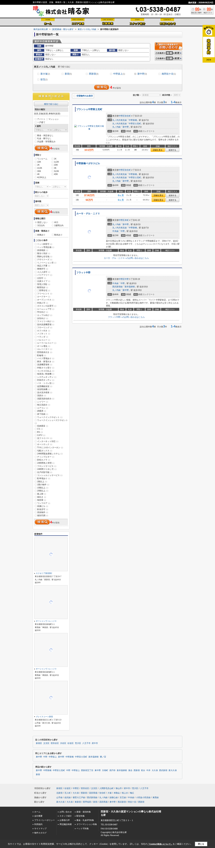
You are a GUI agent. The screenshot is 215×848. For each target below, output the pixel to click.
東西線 (156, 797)
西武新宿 (163, 770)
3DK (39, 171)
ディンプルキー (45, 457)
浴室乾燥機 (43, 389)
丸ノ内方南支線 (119, 120)
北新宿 (59, 793)
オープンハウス (45, 300)
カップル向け (44, 315)
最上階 (41, 494)
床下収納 (42, 414)
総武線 (68, 797)
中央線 (115, 231)
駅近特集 (80, 816)
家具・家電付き (45, 361)
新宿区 (39, 743)
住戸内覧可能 (44, 472)
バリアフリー (44, 275)
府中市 (95, 743)
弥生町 (128, 116)
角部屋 (41, 500)
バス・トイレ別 (45, 383)
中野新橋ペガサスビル (88, 163)
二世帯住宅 (43, 290)
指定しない (42, 222)
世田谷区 (55, 743)
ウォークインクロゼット (49, 417)
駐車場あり (43, 478)
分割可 (41, 278)
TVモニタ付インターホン (50, 447)
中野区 (122, 116)
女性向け (42, 318)
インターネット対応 (47, 441)
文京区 (46, 743)
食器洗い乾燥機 (45, 374)
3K (55, 168)
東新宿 (78, 802)
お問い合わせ (65, 812)
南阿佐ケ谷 (169, 73)
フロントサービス (46, 466)
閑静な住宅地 (44, 256)
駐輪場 (41, 355)
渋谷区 (63, 743)
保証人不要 (43, 265)
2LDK (39, 168)
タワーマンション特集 (86, 824)
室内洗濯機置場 (45, 324)
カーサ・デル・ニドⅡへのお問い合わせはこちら (126, 258)
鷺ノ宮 (103, 757)
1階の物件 (43, 484)
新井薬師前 (130, 286)
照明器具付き (44, 352)
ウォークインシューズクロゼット (51, 421)
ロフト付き (43, 330)
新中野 (142, 73)
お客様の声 (64, 820)
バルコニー (43, 340)
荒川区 (78, 743)
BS (40, 432)
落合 (130, 770)
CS (40, 429)
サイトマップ (40, 828)
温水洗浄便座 (44, 392)
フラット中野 (83, 272)
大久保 (155, 770)
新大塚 (45, 73)
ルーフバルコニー (46, 343)
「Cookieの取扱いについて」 (160, 844)
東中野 (39, 757)
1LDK (56, 162)
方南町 (105, 770)
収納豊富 (42, 426)
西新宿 (93, 73)
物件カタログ (40, 833)
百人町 (68, 793)
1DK (39, 162)
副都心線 (114, 797)
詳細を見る (157, 150)
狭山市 (119, 788)
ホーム (37, 812)
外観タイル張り (45, 368)
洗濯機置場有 (44, 364)
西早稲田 (87, 802)
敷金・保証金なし (45, 135)
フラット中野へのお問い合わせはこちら (126, 317)
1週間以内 (58, 225)
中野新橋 (133, 120)
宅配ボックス (44, 450)
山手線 (59, 797)
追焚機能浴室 (44, 386)
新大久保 (173, 770)
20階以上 (42, 491)
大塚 (110, 793)
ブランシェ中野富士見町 (89, 109)
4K (38, 174)
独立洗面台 (43, 405)
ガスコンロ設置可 (46, 306)
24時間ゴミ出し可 (46, 469)
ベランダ (42, 337)
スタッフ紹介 (65, 816)
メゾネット (43, 333)
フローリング (44, 327)
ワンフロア (43, 503)
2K (38, 165)
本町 (127, 220)
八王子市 (86, 743)
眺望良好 (42, 287)
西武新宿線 (117, 286)
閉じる (201, 844)
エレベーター (44, 349)
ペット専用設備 (45, 247)
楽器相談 (42, 250)
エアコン (42, 408)
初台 (143, 770)
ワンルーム (42, 159)
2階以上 (42, 481)
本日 (56, 222)
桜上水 (125, 793)
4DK (56, 174)
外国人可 (42, 303)
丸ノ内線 (116, 127)
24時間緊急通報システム (49, 453)
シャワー (42, 402)
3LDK (56, 171)
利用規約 (38, 824)
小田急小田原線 (143, 797)
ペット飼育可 (44, 244)
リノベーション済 (46, 262)
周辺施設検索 (65, 824)
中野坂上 (119, 73)
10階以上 (42, 488)
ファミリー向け (45, 321)
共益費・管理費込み (46, 141)
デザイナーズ (44, 259)
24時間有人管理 (45, 463)
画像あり (41, 235)
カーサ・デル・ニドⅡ (88, 213)
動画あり (58, 235)
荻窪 (44, 79)
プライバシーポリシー (44, 820)
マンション (53, 119)
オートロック (44, 444)
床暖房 (41, 411)
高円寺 (112, 770)
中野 (123, 231)
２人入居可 (43, 272)
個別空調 (42, 515)
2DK (56, 165)
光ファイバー (44, 438)
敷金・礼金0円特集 (85, 820)
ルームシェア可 (45, 309)
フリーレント (44, 293)
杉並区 (71, 743)
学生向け (42, 312)
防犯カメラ (43, 460)
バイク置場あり (45, 358)
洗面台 (41, 395)
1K (55, 159)
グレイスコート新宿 (44, 717)
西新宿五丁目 (87, 770)
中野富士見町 (135, 123)
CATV (41, 435)
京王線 (123, 797)
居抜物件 (42, 512)
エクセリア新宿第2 (44, 573)
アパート (41, 119)
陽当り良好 (43, 253)
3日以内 (41, 225)
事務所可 (42, 269)
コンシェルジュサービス (49, 475)
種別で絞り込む (51, 104)
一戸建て (41, 122)
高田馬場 (93, 793)
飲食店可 (42, 509)
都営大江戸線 (79, 797)
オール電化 (43, 346)
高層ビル (42, 506)
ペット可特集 (82, 828)
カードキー (43, 296)
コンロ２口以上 (45, 371)
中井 (148, 770)
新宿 (68, 73)
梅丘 (132, 793)
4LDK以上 (41, 177)
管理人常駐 (43, 284)
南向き (41, 497)
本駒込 (117, 793)
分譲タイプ (43, 281)
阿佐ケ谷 (132, 802)
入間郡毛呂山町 (106, 788)
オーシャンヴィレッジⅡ (46, 621)
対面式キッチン (45, 380)
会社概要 (38, 816)
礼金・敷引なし (44, 138)
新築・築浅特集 (83, 812)
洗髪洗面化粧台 (45, 398)
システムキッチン (46, 377)
